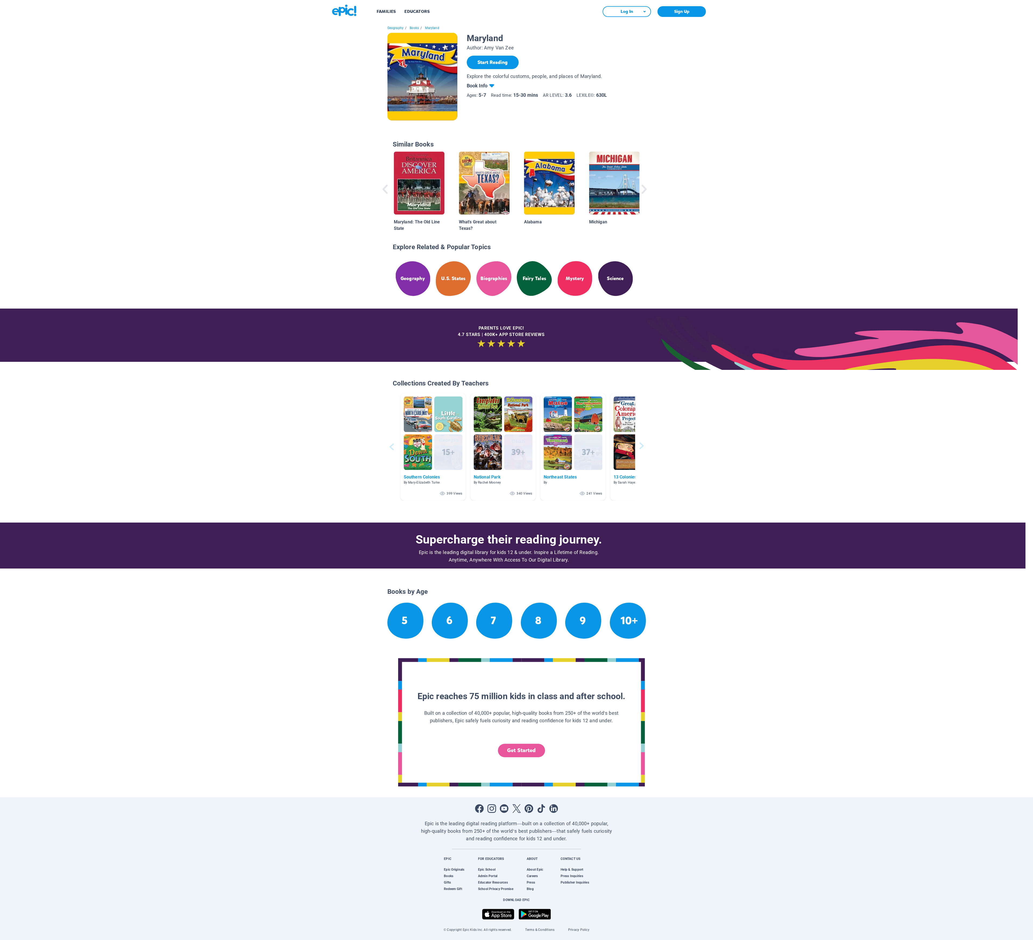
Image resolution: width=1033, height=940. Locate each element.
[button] (433, 447)
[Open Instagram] (491, 808)
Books (414, 28)
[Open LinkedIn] (553, 808)
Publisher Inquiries (575, 882)
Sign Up (681, 11)
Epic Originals (454, 869)
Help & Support (572, 869)
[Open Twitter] (516, 808)
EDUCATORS (417, 11)
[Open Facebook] (479, 808)
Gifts (447, 882)
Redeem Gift (453, 889)
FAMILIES (386, 11)
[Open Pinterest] (529, 808)
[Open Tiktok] (541, 808)
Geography (395, 28)
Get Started (521, 750)
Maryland (432, 28)
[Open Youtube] (504, 808)
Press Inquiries (572, 876)
